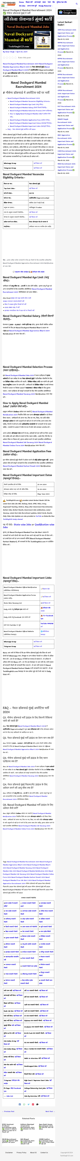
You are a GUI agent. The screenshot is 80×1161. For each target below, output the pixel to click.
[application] (52, 6)
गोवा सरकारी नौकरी (27, 931)
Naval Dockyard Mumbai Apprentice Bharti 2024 (29, 331)
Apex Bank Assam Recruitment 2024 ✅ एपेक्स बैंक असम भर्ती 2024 (46, 1126)
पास (28, 990)
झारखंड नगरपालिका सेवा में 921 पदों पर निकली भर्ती (19, 310)
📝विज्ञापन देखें (45, 589)
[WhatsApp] (24, 1104)
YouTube (38, 516)
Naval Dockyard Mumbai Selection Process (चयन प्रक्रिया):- (31, 111)
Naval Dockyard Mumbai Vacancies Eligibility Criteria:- (30, 101)
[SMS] (37, 1104)
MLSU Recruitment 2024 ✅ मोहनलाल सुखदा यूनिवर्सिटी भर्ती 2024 (10, 1140)
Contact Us (44, 1153)
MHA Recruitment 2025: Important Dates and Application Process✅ (67, 167)
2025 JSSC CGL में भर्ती (12, 307)
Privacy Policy (21, 1153)
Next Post (50, 1111)
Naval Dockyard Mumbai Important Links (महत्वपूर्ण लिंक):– (30, 126)
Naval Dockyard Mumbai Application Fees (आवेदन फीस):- (30, 120)
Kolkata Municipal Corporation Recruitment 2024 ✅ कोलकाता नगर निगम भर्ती (28, 1127)
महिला (6, 1072)
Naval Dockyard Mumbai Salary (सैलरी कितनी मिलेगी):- (28, 107)
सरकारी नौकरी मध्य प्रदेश (29, 966)
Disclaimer (9, 1153)
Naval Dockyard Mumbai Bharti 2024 (32, 726)
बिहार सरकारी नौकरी (11, 931)
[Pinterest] (33, 1104)
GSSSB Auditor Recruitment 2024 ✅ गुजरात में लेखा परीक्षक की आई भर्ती (46, 1141)
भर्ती (13, 1025)
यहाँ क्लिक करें (38, 163)
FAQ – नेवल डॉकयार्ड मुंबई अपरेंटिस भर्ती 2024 (21, 129)
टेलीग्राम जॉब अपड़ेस (38, 272)
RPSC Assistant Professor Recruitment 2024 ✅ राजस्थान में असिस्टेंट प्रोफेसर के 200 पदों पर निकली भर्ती (9, 1128)
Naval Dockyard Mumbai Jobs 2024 (19, 375)
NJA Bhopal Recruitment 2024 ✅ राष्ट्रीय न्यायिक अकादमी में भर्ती (27, 1141)
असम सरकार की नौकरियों (29, 927)
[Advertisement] (28, 244)
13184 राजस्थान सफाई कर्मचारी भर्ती (13, 301)
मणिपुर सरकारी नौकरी (47, 952)
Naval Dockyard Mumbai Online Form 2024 (19, 829)
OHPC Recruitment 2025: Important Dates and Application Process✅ (67, 33)
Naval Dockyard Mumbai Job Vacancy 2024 (20, 442)
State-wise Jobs (23, 524)
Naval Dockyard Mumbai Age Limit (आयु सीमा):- (27, 104)
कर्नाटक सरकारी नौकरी (29, 952)
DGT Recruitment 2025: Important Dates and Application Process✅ (66, 109)
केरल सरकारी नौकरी (28, 958)
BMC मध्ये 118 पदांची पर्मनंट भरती (21, 298)
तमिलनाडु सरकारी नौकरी (29, 974)
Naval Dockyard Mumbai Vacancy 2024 (19, 394)
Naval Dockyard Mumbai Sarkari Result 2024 (21, 466)
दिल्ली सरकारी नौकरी (12, 927)
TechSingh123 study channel (13, 519)
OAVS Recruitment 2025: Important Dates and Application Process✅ (67, 154)
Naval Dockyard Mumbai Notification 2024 (32, 871)
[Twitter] (29, 1104)
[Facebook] (20, 1104)
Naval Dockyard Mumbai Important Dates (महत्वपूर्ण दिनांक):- (31, 123)
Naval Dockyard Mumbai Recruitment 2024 (21, 64)
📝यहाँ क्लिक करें (46, 597)
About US (33, 1153)
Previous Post (8, 1111)
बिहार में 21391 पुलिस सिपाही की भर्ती (15, 304)
